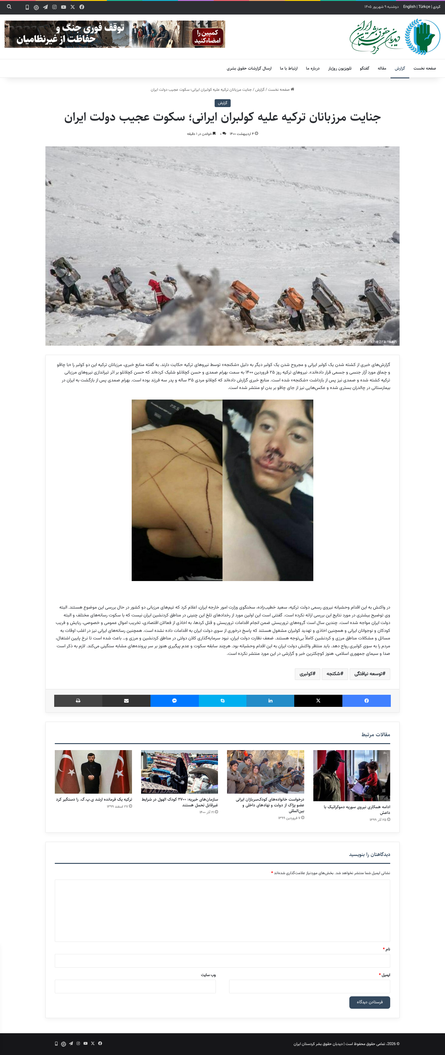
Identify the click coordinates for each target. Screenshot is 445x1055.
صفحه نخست (425, 68)
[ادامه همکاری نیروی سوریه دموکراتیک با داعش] (352, 775)
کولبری (306, 674)
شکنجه (333, 674)
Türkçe (424, 7)
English (409, 7)
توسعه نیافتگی (368, 674)
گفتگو (364, 68)
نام (386, 949)
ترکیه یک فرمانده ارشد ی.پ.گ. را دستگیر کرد (94, 799)
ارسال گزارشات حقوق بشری (249, 68)
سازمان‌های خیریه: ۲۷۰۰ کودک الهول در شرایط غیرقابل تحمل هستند (180, 802)
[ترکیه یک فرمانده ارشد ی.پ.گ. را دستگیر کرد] (93, 772)
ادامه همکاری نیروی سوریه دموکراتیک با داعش (357, 810)
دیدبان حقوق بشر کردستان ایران (318, 1044)
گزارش (400, 68)
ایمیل (384, 975)
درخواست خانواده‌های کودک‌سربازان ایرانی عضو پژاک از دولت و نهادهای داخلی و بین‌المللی (270, 805)
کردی (436, 7)
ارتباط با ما (289, 68)
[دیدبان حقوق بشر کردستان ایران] (395, 36)
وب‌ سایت (208, 975)
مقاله (382, 68)
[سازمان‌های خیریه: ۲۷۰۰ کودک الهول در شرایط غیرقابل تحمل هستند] (179, 772)
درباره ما (313, 68)
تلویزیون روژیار (339, 68)
